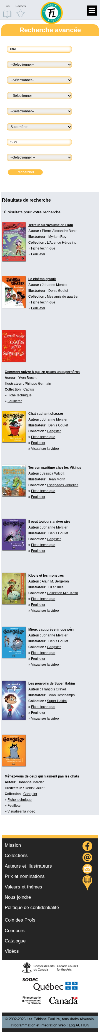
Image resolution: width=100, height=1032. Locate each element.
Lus (7, 6)
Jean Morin (56, 479)
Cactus (28, 389)
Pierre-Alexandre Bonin (60, 231)
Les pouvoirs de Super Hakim (51, 683)
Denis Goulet (58, 291)
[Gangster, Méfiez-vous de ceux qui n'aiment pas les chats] (14, 750)
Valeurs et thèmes (23, 887)
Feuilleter (38, 254)
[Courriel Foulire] (87, 858)
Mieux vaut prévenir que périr (51, 629)
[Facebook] (87, 847)
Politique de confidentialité (32, 907)
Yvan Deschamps (61, 695)
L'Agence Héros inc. (62, 243)
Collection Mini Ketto (62, 593)
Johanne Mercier (55, 285)
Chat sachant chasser (45, 414)
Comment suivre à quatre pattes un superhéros (42, 372)
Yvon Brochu (28, 378)
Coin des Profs (20, 920)
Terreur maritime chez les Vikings (54, 468)
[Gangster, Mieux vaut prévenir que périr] (14, 642)
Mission (13, 845)
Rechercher (25, 172)
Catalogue (15, 941)
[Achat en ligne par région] (87, 882)
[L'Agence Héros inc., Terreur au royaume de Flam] (14, 241)
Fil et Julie (56, 587)
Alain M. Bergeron (55, 581)
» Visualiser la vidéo (43, 449)
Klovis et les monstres (46, 575)
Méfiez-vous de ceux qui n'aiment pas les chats (42, 776)
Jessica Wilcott (53, 473)
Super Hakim (57, 701)
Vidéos (12, 951)
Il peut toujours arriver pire (49, 522)
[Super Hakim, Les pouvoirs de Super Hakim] (14, 700)
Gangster (54, 431)
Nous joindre (18, 897)
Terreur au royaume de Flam (50, 225)
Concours (15, 930)
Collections (16, 855)
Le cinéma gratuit (42, 279)
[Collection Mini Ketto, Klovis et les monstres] (14, 588)
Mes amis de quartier (63, 296)
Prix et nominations (25, 876)
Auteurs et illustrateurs (28, 866)
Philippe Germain (38, 384)
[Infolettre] (87, 869)
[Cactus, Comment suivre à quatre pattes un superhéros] (14, 346)
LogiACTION (79, 1025)
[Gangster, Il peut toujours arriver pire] (14, 534)
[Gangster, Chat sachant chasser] (14, 426)
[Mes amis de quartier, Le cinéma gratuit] (14, 292)
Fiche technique (43, 248)
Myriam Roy (57, 237)
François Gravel (54, 689)
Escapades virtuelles (62, 485)
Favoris (21, 6)
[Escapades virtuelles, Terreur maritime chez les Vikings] (14, 480)
